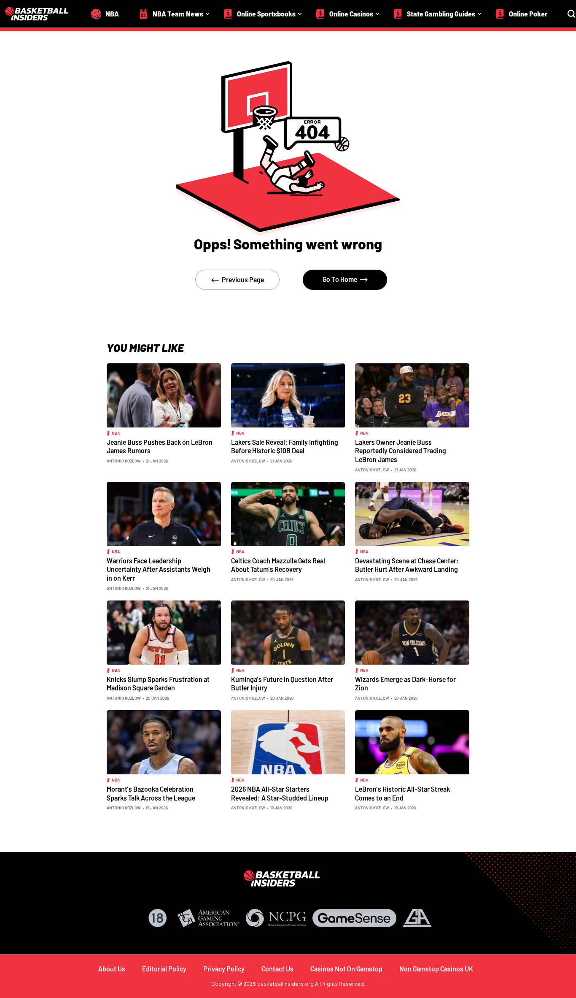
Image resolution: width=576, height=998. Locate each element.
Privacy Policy (224, 969)
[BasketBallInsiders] (41, 14)
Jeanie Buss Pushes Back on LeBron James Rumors (160, 446)
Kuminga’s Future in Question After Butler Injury (282, 683)
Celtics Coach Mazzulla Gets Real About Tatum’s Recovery (278, 565)
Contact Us (277, 969)
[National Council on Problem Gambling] (276, 918)
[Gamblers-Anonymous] (417, 918)
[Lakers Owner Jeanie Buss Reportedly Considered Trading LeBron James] (412, 394)
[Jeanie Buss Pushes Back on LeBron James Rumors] (164, 394)
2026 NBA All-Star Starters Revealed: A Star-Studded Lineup (279, 793)
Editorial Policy (164, 969)
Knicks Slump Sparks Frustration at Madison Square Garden (158, 683)
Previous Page (243, 280)
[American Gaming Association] (209, 918)
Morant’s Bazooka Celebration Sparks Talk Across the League (151, 793)
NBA (116, 432)
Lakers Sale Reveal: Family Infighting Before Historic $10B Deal (284, 446)
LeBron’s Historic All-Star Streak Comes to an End (402, 793)
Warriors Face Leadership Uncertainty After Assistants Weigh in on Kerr (158, 569)
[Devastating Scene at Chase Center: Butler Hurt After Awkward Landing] (412, 513)
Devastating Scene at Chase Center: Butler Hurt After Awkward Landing (407, 565)
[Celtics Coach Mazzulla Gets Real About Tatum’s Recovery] (288, 513)
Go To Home (340, 279)
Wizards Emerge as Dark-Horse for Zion (405, 683)
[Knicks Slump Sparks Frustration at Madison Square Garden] (164, 631)
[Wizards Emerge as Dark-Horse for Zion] (412, 631)
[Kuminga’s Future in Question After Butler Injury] (288, 631)
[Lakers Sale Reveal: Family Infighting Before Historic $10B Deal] (288, 394)
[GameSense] (354, 918)
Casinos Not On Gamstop (346, 969)
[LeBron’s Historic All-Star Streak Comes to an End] (412, 741)
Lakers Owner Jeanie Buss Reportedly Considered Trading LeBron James (400, 450)
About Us (111, 969)
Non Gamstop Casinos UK (436, 969)
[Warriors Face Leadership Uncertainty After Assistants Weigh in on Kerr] (164, 513)
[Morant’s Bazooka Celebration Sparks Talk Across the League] (164, 741)
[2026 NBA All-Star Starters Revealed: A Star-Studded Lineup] (288, 741)
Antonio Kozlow (124, 460)
